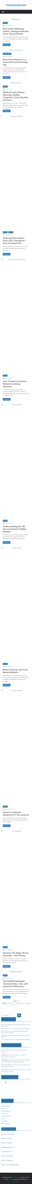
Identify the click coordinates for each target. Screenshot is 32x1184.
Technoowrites (16, 5)
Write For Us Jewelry (6, 1143)
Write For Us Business (7, 1160)
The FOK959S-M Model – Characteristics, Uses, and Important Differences (15, 984)
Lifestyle (5, 22)
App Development (7, 53)
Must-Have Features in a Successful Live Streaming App (15, 62)
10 (16, 1003)
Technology (4, 1121)
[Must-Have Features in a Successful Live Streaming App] (16, 50)
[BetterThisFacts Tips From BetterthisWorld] (16, 604)
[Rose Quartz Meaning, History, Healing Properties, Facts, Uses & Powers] (16, 19)
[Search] (19, 1015)
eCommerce (4, 1113)
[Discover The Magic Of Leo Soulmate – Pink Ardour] (16, 887)
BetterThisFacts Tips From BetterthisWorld (15, 671)
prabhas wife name (6, 1050)
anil (11, 25)
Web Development (6, 1123)
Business (5, 232)
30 (22, 1003)
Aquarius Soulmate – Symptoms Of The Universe (16, 813)
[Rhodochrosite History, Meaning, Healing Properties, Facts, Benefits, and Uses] (16, 83)
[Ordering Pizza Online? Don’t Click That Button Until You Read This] (16, 172)
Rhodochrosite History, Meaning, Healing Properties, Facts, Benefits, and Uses (16, 96)
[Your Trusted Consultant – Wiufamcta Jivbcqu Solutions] (16, 315)
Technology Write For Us (7, 1147)
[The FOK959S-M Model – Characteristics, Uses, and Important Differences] (16, 972)
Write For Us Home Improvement (10, 1164)
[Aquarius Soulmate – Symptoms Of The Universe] (16, 746)
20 (19, 1003)
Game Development (6, 1116)
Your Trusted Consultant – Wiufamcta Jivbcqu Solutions (15, 384)
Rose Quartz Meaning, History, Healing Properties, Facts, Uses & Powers (16, 31)
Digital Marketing (5, 1111)
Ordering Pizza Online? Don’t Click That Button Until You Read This (14, 241)
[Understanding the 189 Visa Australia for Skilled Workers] (16, 461)
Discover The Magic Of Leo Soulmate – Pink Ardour (15, 954)
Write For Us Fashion (6, 1138)
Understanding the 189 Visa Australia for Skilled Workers (14, 529)
